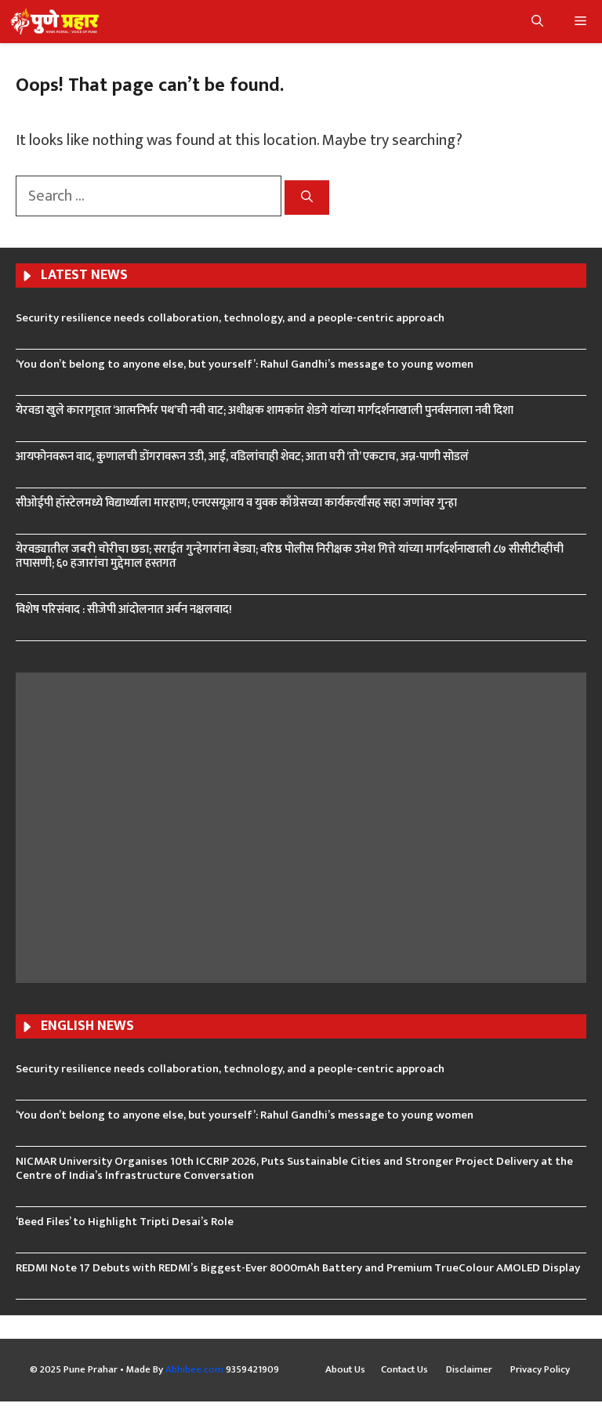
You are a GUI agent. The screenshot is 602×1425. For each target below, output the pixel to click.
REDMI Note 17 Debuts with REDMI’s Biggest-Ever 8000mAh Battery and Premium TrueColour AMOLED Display (298, 1268)
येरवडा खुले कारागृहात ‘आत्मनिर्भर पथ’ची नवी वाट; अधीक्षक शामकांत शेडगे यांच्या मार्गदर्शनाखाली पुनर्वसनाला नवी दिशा (264, 410)
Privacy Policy (540, 1370)
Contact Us (405, 1370)
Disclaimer (470, 1370)
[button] (537, 21)
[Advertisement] (301, 825)
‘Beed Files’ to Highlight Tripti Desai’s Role (125, 1221)
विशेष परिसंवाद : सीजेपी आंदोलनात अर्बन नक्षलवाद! (124, 609)
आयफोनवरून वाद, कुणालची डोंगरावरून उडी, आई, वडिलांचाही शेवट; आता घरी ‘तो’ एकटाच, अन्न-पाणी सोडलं (242, 456)
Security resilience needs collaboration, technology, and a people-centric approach (230, 318)
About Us (345, 1370)
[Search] (307, 198)
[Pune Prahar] (54, 21)
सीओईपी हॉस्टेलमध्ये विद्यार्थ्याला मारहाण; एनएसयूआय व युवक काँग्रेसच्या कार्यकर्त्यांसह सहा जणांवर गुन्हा (236, 503)
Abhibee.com (194, 1369)
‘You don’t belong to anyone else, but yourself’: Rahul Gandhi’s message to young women (244, 364)
